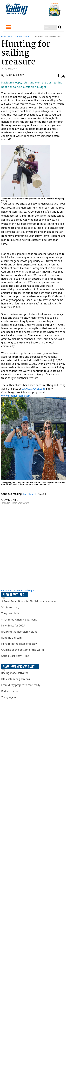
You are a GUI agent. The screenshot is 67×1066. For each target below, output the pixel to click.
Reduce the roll (10, 691)
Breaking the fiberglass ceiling (19, 631)
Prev (25, 494)
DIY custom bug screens (15, 679)
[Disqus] (33, 547)
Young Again (8, 697)
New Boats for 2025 (13, 625)
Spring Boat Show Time (15, 656)
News (19, 36)
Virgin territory (10, 607)
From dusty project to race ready (20, 685)
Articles (11, 36)
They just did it (10, 613)
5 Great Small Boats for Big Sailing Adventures (28, 601)
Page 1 (32, 494)
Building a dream (11, 637)
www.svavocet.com (33, 388)
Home (3, 36)
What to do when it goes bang (19, 619)
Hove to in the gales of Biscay (19, 643)
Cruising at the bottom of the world (22, 649)
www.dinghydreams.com (15, 395)
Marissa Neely (14, 75)
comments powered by (17, 590)
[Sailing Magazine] (16, 11)
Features (27, 36)
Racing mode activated (14, 673)
